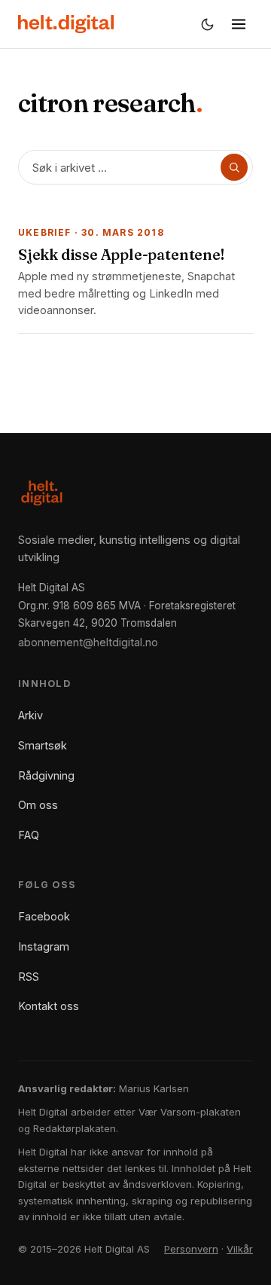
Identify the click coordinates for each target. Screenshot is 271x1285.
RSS (28, 976)
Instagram (43, 946)
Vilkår (240, 1249)
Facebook (44, 916)
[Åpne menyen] (238, 24)
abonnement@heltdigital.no (88, 642)
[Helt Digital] (66, 24)
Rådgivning (46, 775)
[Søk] (234, 167)
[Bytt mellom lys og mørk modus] (207, 24)
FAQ (28, 835)
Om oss (38, 804)
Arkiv (30, 715)
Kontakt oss (48, 1006)
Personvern (191, 1249)
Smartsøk (42, 745)
